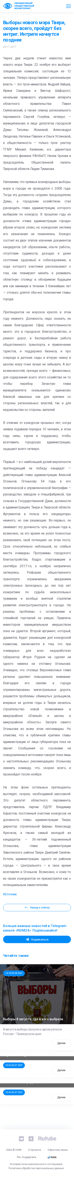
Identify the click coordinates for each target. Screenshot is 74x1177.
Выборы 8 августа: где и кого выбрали (33, 1019)
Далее (61, 1043)
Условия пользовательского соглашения (36, 1164)
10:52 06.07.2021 (14, 1065)
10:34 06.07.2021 (14, 1092)
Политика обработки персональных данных (36, 1168)
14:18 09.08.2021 (14, 973)
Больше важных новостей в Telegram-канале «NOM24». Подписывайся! (35, 928)
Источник (10, 894)
